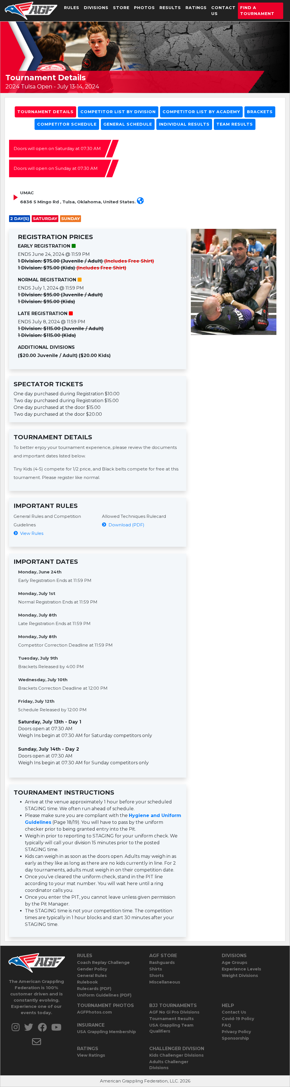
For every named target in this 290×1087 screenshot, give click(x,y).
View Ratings (91, 1055)
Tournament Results (171, 1018)
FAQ (226, 1025)
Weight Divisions (240, 975)
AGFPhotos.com (94, 1012)
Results (170, 7)
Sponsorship (235, 1038)
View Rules (30, 533)
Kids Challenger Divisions (176, 1055)
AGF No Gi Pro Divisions (174, 1012)
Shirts (155, 969)
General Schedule (127, 124)
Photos (144, 7)
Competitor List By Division (118, 111)
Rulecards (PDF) (94, 988)
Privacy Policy (236, 1031)
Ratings (196, 7)
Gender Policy (92, 969)
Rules (71, 7)
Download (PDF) (125, 524)
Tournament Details (45, 111)
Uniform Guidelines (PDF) (104, 995)
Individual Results (184, 124)
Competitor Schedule (67, 124)
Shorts (156, 975)
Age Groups (234, 962)
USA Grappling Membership (106, 1031)
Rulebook (87, 982)
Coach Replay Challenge (103, 962)
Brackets (260, 111)
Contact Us (223, 10)
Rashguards (162, 962)
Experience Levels (241, 969)
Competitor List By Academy (201, 111)
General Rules (92, 975)
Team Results (234, 124)
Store (121, 7)
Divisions (96, 7)
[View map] (140, 201)
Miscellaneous (164, 982)
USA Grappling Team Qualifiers (171, 1028)
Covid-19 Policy (238, 1018)
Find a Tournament (257, 10)
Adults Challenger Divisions (168, 1064)
